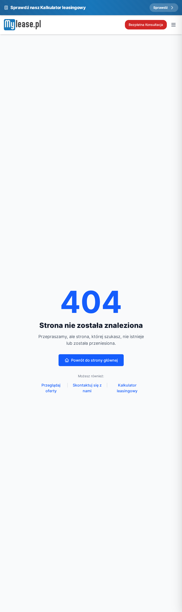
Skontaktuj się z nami (87, 388)
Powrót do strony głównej (94, 360)
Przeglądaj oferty (50, 388)
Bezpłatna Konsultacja (146, 25)
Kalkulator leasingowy (127, 388)
